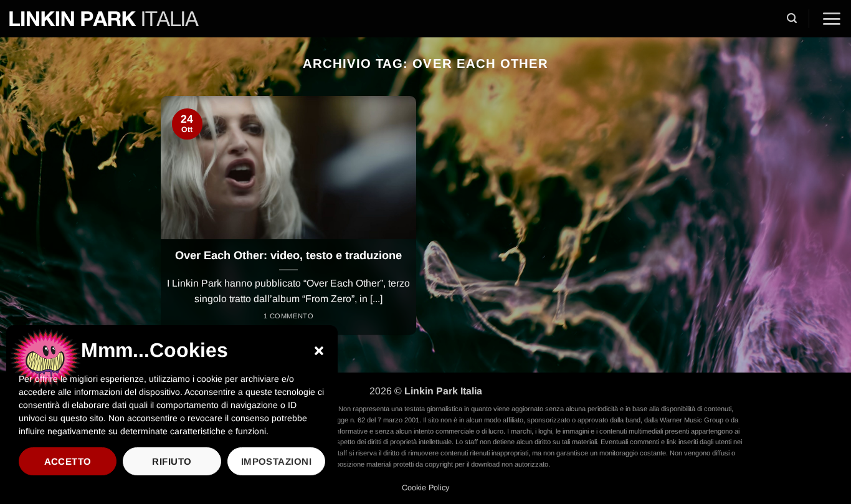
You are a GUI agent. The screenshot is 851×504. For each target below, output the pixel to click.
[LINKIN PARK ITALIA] (104, 18)
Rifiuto (171, 461)
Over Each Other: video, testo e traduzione (288, 255)
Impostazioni (276, 461)
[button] (319, 351)
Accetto (68, 461)
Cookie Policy (425, 487)
